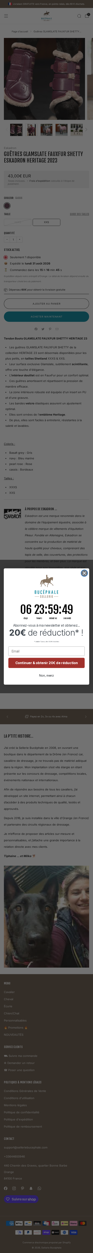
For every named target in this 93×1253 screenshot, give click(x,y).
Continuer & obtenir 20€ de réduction (46, 663)
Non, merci (46, 675)
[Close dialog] (84, 573)
